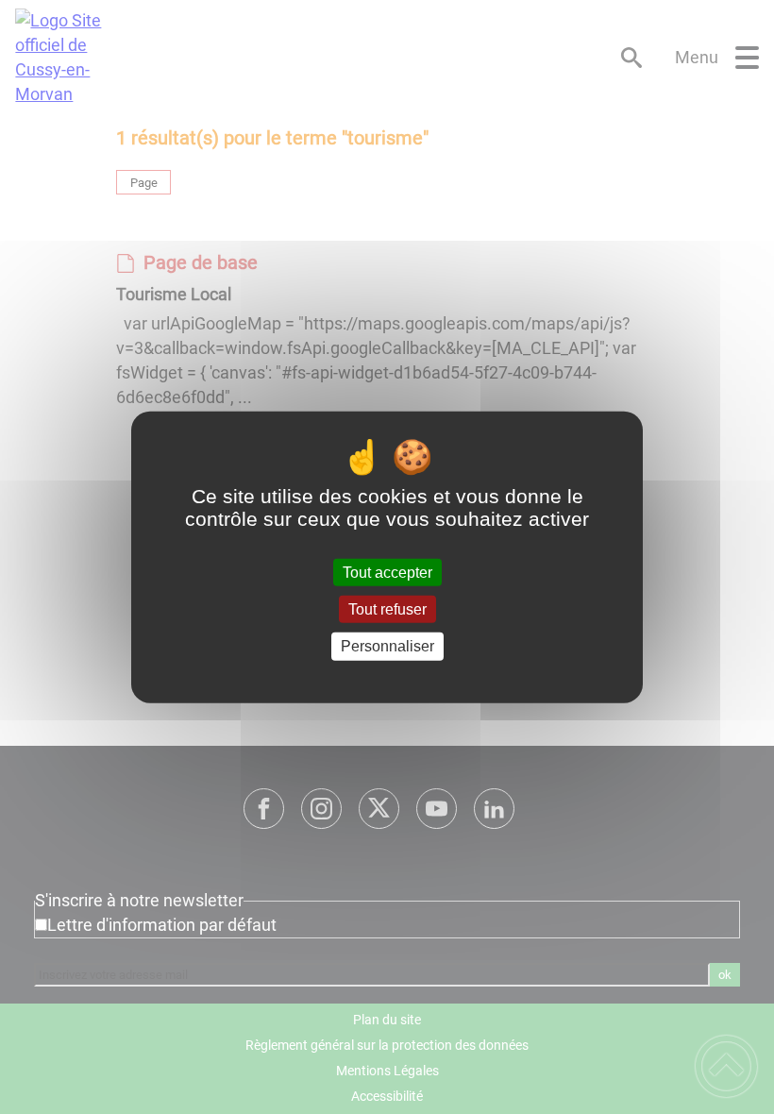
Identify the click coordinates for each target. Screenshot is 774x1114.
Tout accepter (387, 573)
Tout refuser (387, 609)
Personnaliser (387, 646)
